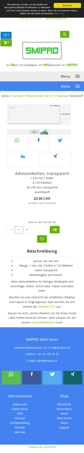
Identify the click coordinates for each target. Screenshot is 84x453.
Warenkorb (64, 404)
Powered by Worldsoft (42, 447)
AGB (20, 413)
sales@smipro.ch (55, 18)
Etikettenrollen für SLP (40, 96)
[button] (17, 144)
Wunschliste (64, 409)
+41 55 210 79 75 (31, 18)
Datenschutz (20, 409)
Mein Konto (64, 418)
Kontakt (20, 427)
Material (62, 96)
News (64, 423)
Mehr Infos (59, 13)
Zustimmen (67, 5)
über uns (19, 432)
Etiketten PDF (46, 306)
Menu (65, 76)
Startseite (18, 96)
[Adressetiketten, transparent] (39, 114)
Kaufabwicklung (20, 423)
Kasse (64, 413)
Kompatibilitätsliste (43, 322)
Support (64, 427)
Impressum (20, 404)
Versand (20, 418)
